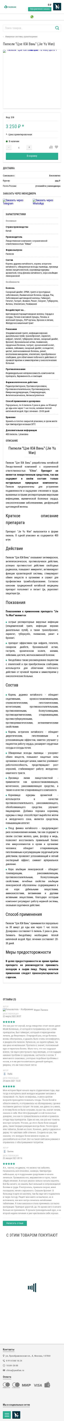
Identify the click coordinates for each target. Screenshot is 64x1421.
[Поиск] (57, 28)
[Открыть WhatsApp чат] (32, 17)
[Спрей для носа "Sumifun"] (32, 1270)
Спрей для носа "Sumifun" (20, 1302)
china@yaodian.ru (15, 1370)
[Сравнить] (51, 147)
